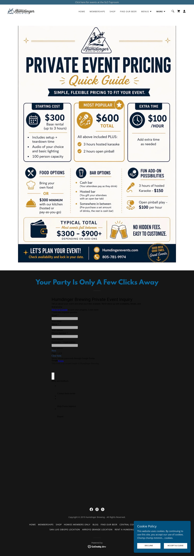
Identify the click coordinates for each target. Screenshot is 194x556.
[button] (146, 11)
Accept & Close (175, 545)
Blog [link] (95, 524)
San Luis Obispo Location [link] (65, 529)
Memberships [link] (97, 11)
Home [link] (82, 11)
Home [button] (32, 524)
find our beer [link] (128, 11)
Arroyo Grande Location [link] (97, 529)
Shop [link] (112, 11)
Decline (149, 545)
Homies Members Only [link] (77, 524)
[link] (21, 11)
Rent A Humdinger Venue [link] (129, 529)
